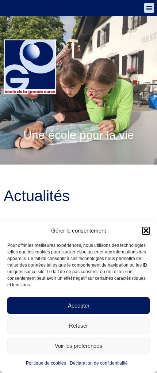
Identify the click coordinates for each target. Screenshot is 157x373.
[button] (146, 230)
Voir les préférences (78, 346)
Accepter (78, 305)
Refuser (78, 326)
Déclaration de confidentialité (99, 363)
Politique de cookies (46, 363)
